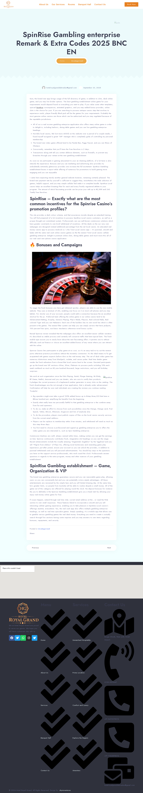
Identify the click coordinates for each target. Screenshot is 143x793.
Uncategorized (44, 529)
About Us (43, 4)
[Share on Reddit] (46, 533)
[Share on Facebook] (37, 533)
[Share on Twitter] (40, 533)
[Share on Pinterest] (49, 533)
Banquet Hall (84, 4)
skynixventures (65, 790)
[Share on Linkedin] (43, 533)
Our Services (58, 4)
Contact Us (100, 4)
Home (62, 61)
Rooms (71, 4)
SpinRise (39, 107)
